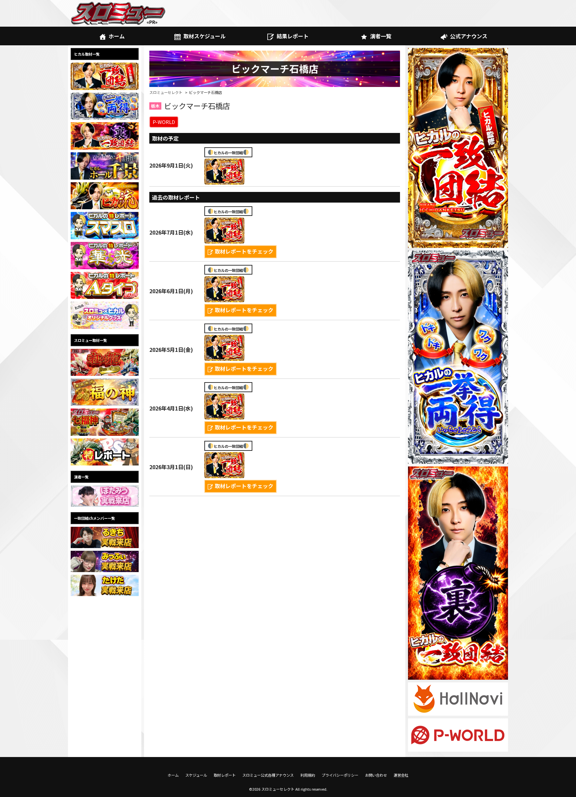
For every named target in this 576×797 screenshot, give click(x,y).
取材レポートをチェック (244, 251)
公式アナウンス (468, 36)
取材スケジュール (204, 36)
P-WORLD (164, 121)
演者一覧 (380, 36)
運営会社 (401, 775)
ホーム (117, 36)
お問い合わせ (376, 775)
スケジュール (196, 775)
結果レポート (293, 36)
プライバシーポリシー (340, 775)
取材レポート (225, 775)
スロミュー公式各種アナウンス (268, 775)
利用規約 (307, 775)
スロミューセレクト (165, 92)
